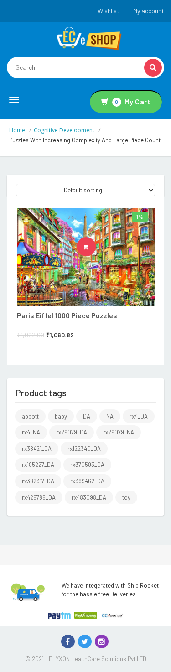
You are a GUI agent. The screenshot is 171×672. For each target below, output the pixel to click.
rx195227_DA (38, 464)
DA (86, 416)
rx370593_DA (87, 464)
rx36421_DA (37, 448)
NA (110, 416)
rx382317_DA (38, 481)
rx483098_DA (89, 497)
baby (61, 416)
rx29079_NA (118, 432)
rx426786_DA (39, 497)
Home (17, 130)
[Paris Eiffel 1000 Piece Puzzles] (86, 257)
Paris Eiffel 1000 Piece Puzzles (67, 315)
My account (148, 11)
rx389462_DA (87, 481)
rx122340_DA (84, 448)
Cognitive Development (64, 130)
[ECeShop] (89, 37)
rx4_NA (31, 432)
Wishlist (108, 11)
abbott (30, 416)
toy (126, 497)
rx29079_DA (71, 432)
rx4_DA (139, 416)
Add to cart (95, 246)
